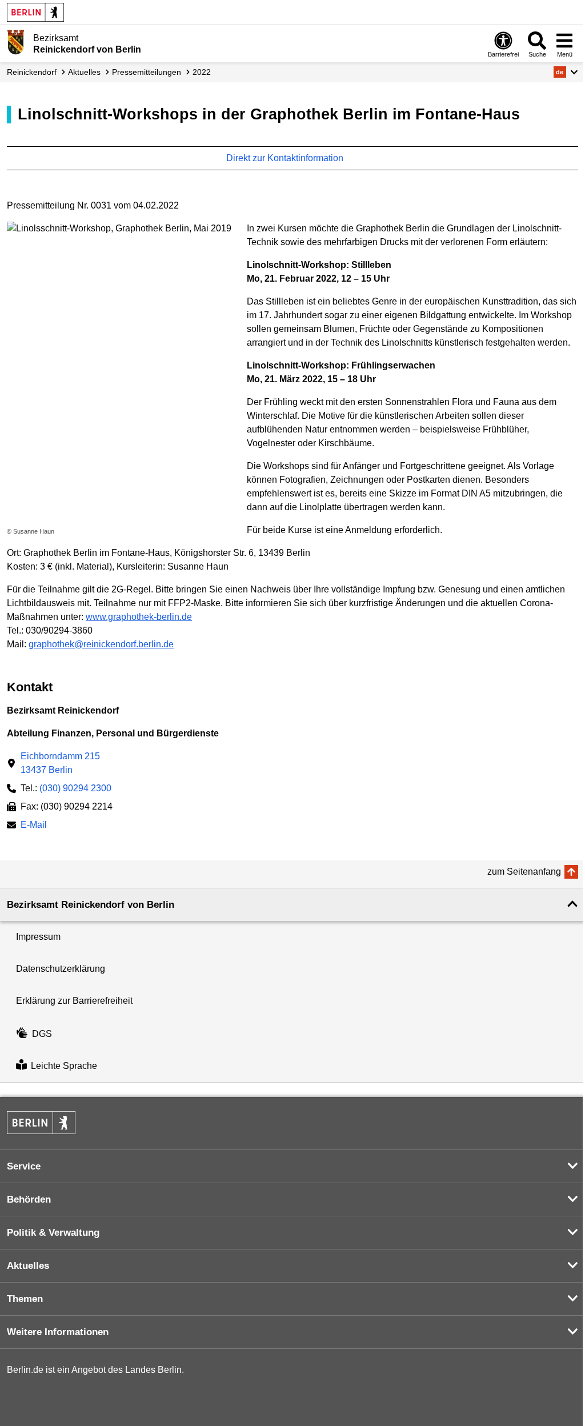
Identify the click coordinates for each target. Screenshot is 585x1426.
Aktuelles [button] (28, 1265)
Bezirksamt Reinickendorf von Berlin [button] (90, 904)
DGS (42, 1034)
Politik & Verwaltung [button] (53, 1232)
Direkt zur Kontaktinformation (286, 158)
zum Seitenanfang (524, 871)
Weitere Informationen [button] (58, 1332)
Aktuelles (84, 72)
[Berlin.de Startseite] (35, 12)
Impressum (38, 937)
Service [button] (24, 1166)
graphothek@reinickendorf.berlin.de (101, 644)
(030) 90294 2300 (75, 788)
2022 (202, 72)
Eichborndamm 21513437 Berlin (60, 763)
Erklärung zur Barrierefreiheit (74, 1001)
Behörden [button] (29, 1199)
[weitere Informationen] (16, 43)
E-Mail (34, 826)
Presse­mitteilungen (146, 72)
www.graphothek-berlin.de (139, 617)
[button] (566, 72)
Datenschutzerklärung (60, 969)
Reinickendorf (32, 72)
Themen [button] (25, 1298)
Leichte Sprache (64, 1066)
